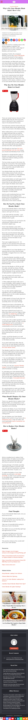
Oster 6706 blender (19, 55)
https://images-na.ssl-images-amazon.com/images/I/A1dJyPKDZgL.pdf (14, 552)
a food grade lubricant (19, 378)
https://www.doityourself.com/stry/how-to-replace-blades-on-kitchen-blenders (13, 556)
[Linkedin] (11, 40)
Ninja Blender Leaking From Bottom (12, 573)
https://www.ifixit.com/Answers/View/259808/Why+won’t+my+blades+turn (13, 561)
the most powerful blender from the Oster (12, 149)
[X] (6, 40)
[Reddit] (8, 40)
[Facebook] (3, 40)
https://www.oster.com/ (8, 565)
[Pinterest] (14, 40)
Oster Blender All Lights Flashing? (11, 586)
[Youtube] (12, 718)
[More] (6, 43)
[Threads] (3, 43)
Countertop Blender (14, 6)
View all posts (14, 648)
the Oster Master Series (8, 347)
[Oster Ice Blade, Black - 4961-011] (14, 441)
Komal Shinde (15, 13)
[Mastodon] (16, 40)
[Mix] (19, 40)
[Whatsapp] (22, 40)
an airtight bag (13, 314)
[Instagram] (24, 40)
